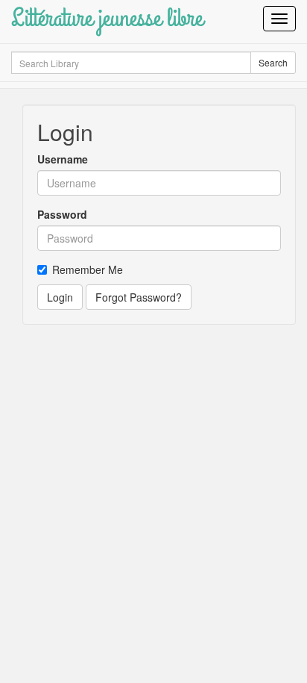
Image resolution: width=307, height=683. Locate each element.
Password (62, 214)
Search (273, 62)
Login (60, 297)
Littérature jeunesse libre (107, 18)
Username (62, 159)
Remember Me (87, 269)
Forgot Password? (138, 297)
